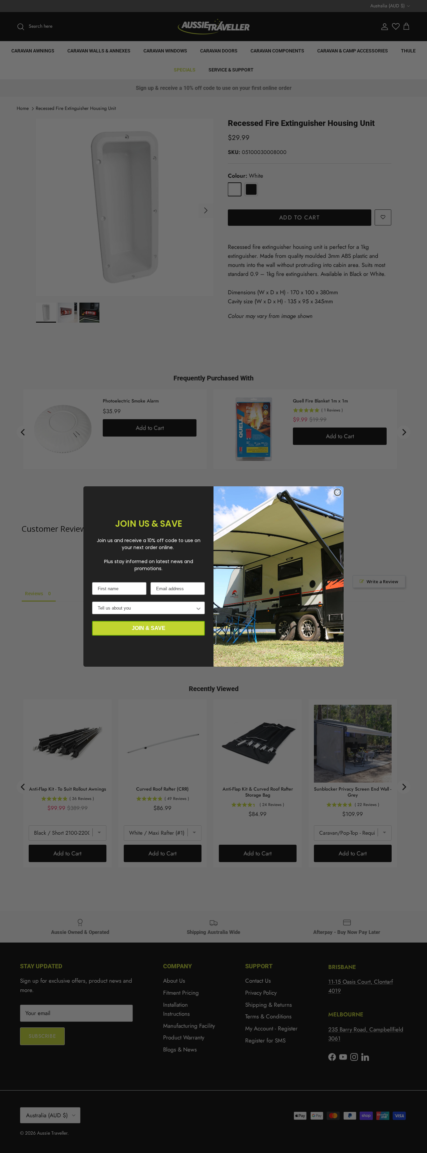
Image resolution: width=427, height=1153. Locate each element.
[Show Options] (198, 608)
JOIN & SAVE (148, 628)
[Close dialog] (337, 492)
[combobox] (146, 608)
